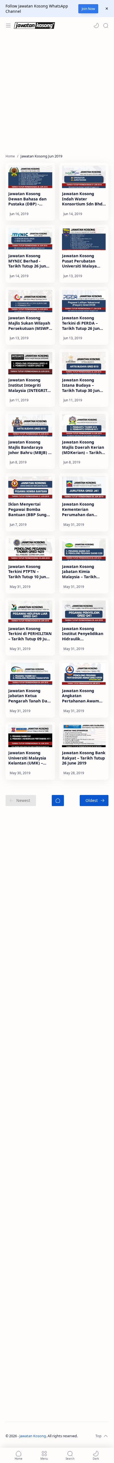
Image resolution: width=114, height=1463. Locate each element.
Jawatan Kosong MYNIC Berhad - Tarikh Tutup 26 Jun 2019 (27, 261)
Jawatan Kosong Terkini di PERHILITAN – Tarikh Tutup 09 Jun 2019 (30, 634)
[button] (96, 25)
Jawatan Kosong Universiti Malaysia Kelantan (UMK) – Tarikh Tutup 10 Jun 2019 (27, 758)
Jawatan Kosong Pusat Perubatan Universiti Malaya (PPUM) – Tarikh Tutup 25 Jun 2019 (83, 261)
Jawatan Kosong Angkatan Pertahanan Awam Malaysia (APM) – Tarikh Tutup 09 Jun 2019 (81, 696)
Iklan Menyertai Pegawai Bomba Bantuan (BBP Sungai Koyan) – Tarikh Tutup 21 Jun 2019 (29, 509)
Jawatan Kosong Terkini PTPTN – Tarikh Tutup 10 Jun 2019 (27, 572)
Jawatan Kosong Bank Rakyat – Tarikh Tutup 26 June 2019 (83, 758)
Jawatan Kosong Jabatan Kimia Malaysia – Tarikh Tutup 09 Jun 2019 (79, 572)
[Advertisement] (57, 94)
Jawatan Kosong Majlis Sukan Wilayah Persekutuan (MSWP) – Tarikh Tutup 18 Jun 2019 (29, 323)
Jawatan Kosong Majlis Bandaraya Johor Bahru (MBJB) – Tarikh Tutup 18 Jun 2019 (29, 447)
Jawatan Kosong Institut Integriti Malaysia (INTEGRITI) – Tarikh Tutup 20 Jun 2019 (29, 385)
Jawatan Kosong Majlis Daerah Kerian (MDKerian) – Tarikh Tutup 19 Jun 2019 (83, 447)
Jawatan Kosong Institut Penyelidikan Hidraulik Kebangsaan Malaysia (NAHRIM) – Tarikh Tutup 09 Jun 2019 (83, 634)
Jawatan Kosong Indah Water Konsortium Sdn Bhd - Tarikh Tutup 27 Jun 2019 (83, 199)
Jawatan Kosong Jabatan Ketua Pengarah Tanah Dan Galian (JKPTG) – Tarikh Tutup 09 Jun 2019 (29, 696)
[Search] (106, 25)
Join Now (88, 8)
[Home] (58, 800)
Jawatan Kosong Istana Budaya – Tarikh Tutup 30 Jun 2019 (81, 385)
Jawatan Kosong (32, 1436)
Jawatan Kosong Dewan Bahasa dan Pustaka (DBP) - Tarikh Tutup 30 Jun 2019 (27, 199)
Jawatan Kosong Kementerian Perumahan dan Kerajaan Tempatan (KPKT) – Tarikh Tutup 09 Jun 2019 (83, 509)
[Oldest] (94, 800)
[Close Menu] (106, 8)
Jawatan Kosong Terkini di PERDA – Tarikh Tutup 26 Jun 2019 (81, 323)
